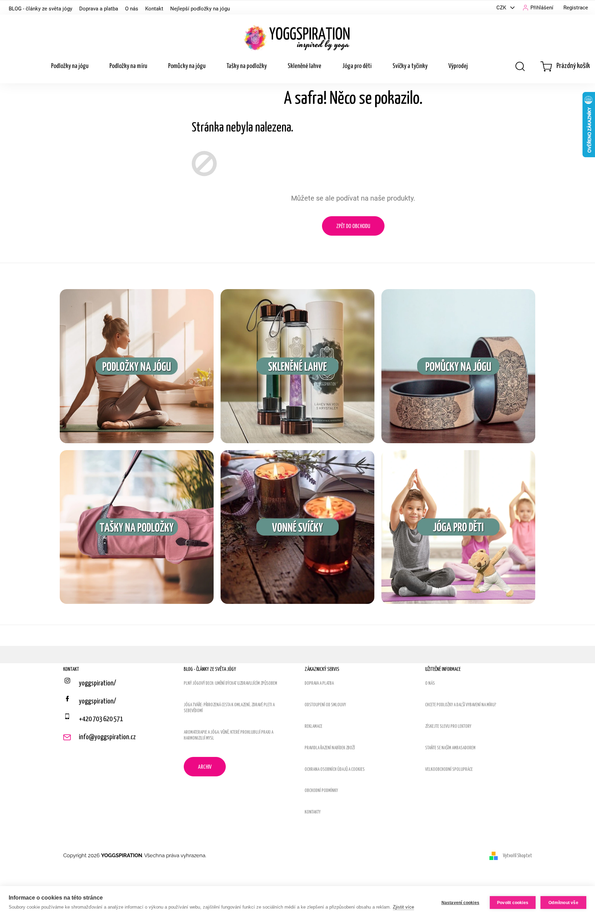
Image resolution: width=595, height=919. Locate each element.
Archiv (205, 767)
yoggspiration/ (97, 701)
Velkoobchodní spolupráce (449, 769)
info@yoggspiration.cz (107, 737)
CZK (501, 8)
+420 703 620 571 (101, 719)
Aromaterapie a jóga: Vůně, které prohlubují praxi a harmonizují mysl (228, 735)
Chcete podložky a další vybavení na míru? (460, 705)
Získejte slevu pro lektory (448, 726)
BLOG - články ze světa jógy (40, 9)
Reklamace (313, 726)
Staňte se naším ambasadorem (450, 748)
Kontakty (313, 812)
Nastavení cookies (460, 902)
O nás (131, 9)
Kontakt (154, 9)
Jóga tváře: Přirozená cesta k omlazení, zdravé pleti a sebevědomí (229, 708)
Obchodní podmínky (321, 791)
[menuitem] (70, 66)
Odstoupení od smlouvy (325, 705)
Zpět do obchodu (353, 226)
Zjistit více (403, 907)
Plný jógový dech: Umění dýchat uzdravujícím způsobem (230, 683)
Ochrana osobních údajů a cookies (335, 769)
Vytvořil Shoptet (517, 855)
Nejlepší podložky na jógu (200, 9)
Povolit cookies (512, 902)
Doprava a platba (98, 9)
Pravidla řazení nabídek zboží (330, 748)
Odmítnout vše (563, 902)
